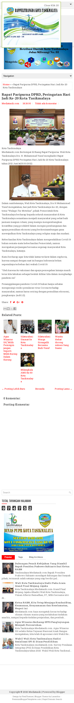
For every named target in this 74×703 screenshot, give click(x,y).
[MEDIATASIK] (29, 551)
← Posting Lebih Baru (13, 388)
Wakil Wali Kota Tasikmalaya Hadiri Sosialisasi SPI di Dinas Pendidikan (38, 640)
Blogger (60, 691)
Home (6, 84)
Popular (8, 557)
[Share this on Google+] (18, 302)
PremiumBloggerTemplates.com (26, 699)
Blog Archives (36, 557)
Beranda (39, 388)
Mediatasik (35, 691)
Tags (20, 557)
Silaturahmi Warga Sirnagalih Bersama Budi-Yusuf (44, 342)
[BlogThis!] (8, 308)
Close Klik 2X (51, 5)
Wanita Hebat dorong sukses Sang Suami (62, 342)
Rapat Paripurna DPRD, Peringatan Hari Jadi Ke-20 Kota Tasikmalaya (36, 96)
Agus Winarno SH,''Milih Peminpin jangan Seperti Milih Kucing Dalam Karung (10, 348)
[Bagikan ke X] (11, 308)
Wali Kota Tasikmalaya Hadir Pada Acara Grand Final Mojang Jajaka (40, 584)
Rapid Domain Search (52, 699)
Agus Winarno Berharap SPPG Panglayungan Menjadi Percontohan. (42, 623)
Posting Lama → (63, 388)
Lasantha (55, 696)
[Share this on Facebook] (10, 302)
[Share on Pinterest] (22, 302)
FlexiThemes (27, 696)
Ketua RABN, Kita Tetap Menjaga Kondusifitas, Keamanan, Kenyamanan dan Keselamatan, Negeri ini (43, 605)
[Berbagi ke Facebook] (15, 308)
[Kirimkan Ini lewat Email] (5, 308)
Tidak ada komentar (46, 103)
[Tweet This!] (14, 302)
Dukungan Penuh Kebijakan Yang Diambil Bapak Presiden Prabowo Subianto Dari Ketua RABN (42, 566)
